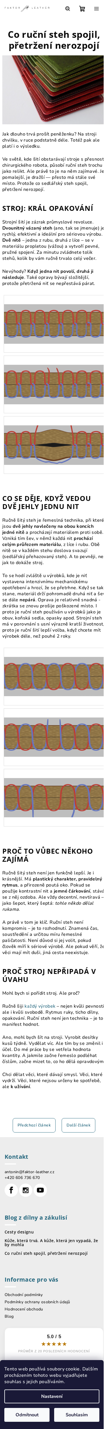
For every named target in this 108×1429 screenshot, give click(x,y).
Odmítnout (27, 1415)
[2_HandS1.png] (54, 667)
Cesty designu (19, 1232)
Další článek (79, 1125)
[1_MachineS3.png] (54, 436)
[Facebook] (11, 1190)
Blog (9, 1316)
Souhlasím (77, 1415)
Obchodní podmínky (24, 1294)
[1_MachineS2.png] (54, 375)
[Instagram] (25, 1190)
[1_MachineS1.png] (54, 315)
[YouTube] (40, 1190)
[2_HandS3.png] (54, 788)
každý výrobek (39, 1006)
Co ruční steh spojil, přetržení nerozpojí (46, 1253)
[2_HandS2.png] (54, 728)
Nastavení (51, 1396)
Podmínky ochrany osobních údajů (37, 1302)
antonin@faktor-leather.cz (29, 1172)
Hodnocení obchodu (24, 1309)
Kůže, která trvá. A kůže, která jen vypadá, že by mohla (51, 1243)
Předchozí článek (34, 1125)
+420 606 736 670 (22, 1177)
